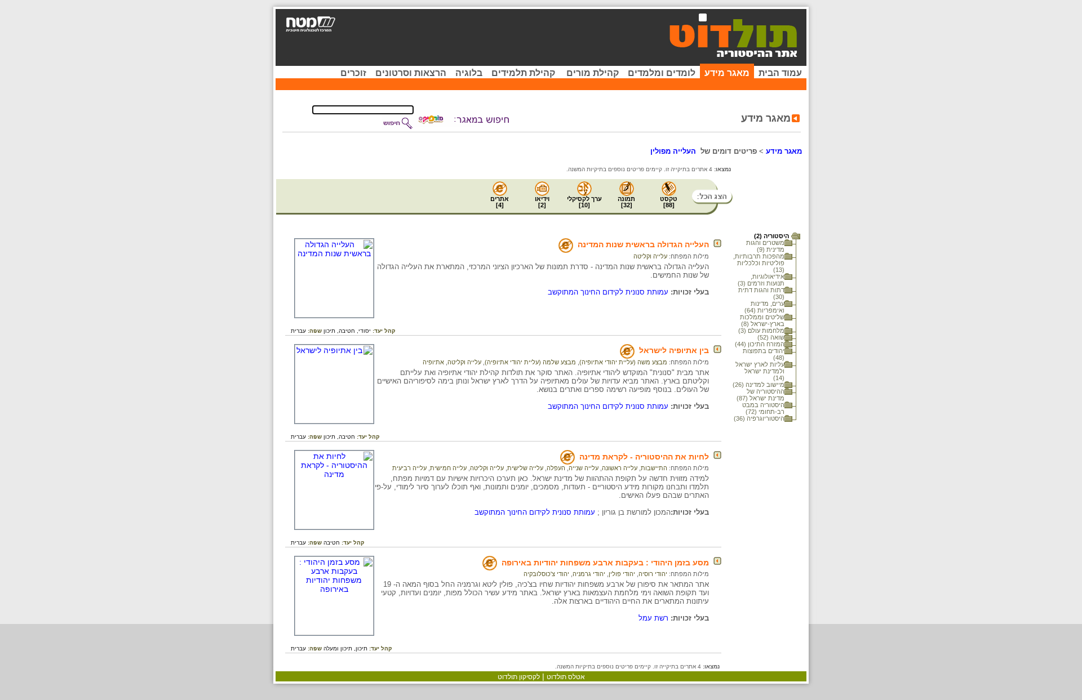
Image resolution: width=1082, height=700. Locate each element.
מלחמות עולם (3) (761, 330)
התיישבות (654, 468)
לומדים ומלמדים (661, 73)
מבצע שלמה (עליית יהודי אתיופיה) (530, 362)
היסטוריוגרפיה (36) (759, 418)
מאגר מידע (727, 73)
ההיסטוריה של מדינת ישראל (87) (760, 395)
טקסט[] (668, 201)
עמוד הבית (780, 73)
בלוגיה (468, 73)
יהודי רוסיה (652, 573)
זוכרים (353, 73)
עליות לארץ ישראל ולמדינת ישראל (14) (759, 371)
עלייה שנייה (583, 468)
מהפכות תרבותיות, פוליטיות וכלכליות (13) (758, 263)
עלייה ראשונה (619, 468)
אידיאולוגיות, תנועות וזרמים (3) (761, 280)
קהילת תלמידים (523, 73)
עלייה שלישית (525, 468)
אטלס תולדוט (566, 677)
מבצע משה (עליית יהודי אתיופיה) (623, 362)
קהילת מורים (592, 73)
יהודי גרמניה (589, 573)
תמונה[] (626, 201)
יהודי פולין (622, 573)
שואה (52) (770, 337)
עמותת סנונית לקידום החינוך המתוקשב (608, 292)
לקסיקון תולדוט (519, 677)
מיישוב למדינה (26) (758, 384)
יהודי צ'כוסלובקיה (546, 573)
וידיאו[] (542, 201)
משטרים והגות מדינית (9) (765, 246)
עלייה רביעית (409, 468)
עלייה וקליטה (650, 256)
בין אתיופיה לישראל (674, 350)
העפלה (556, 468)
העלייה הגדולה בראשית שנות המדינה (643, 244)
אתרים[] (499, 201)
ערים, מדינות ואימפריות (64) (764, 307)
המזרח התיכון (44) (759, 344)
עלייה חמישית (448, 468)
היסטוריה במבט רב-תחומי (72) (763, 408)
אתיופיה (433, 362)
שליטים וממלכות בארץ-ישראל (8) (762, 320)
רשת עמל (653, 618)
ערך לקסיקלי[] (584, 201)
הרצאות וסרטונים (410, 73)
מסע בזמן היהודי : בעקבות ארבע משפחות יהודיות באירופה (605, 562)
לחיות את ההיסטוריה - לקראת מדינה (644, 456)
